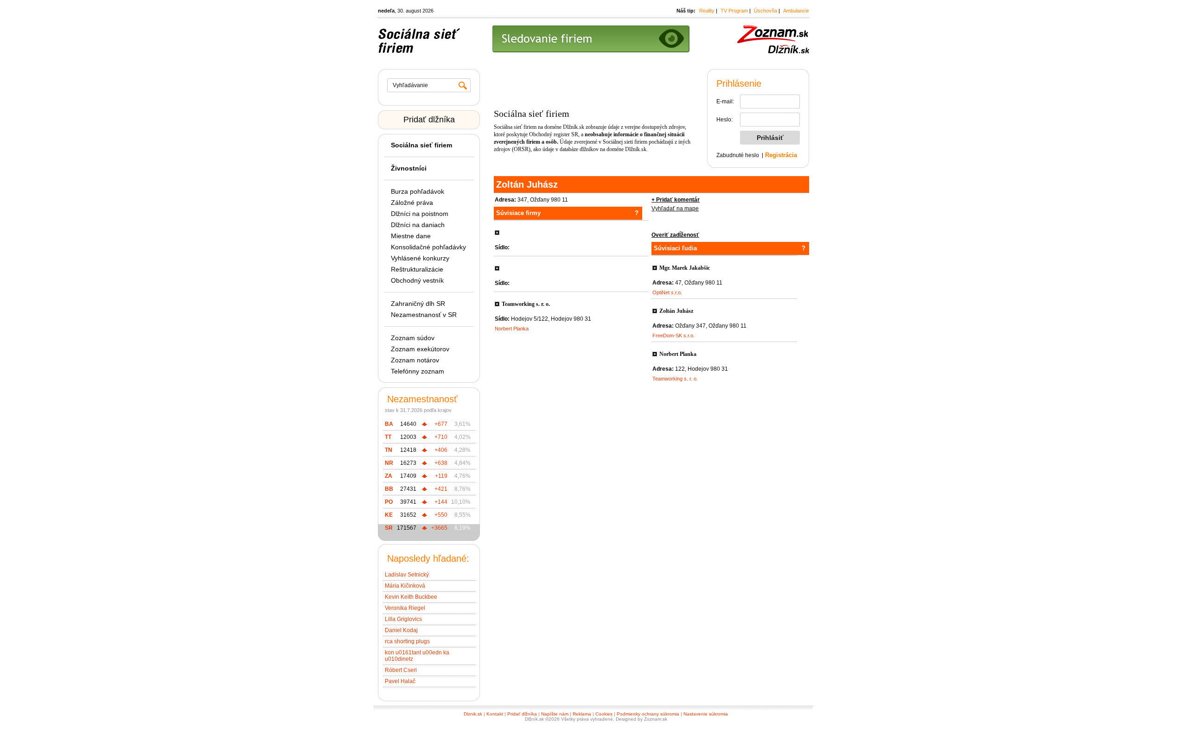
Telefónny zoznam (417, 371)
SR (389, 528)
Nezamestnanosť (422, 399)
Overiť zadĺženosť (675, 235)
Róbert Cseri (401, 670)
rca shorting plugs (407, 641)
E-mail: (725, 101)
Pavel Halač (400, 681)
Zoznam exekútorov (420, 349)
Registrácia (781, 155)
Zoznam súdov (412, 338)
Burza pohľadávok (417, 191)
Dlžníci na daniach (418, 224)
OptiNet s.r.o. (667, 292)
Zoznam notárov (415, 360)
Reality (707, 10)
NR (389, 463)
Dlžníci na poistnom (419, 213)
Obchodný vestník (417, 280)
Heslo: (724, 119)
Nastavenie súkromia (705, 713)
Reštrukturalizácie (417, 269)
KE (389, 515)
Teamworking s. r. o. (526, 304)
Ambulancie (796, 10)
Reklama (582, 713)
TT (388, 437)
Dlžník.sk (573, 127)
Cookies (604, 713)
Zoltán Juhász (676, 311)
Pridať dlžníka (429, 119)
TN (388, 450)
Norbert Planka (512, 328)
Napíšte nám (554, 713)
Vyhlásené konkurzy (420, 258)
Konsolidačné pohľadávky (428, 247)
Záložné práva (412, 202)
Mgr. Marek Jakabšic (684, 268)
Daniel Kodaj (401, 630)
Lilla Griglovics (403, 619)
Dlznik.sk (473, 713)
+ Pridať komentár (675, 199)
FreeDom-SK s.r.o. (673, 335)
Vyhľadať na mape (675, 208)
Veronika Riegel (405, 608)
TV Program (734, 10)
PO (389, 502)
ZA (388, 476)
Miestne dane (411, 236)
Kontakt (494, 713)
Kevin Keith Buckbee (411, 597)
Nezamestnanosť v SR (424, 314)
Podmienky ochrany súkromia (648, 713)
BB (389, 489)
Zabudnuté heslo (737, 155)
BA (389, 424)
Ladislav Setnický (407, 574)
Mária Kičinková (405, 586)
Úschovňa (765, 10)
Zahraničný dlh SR (418, 303)
